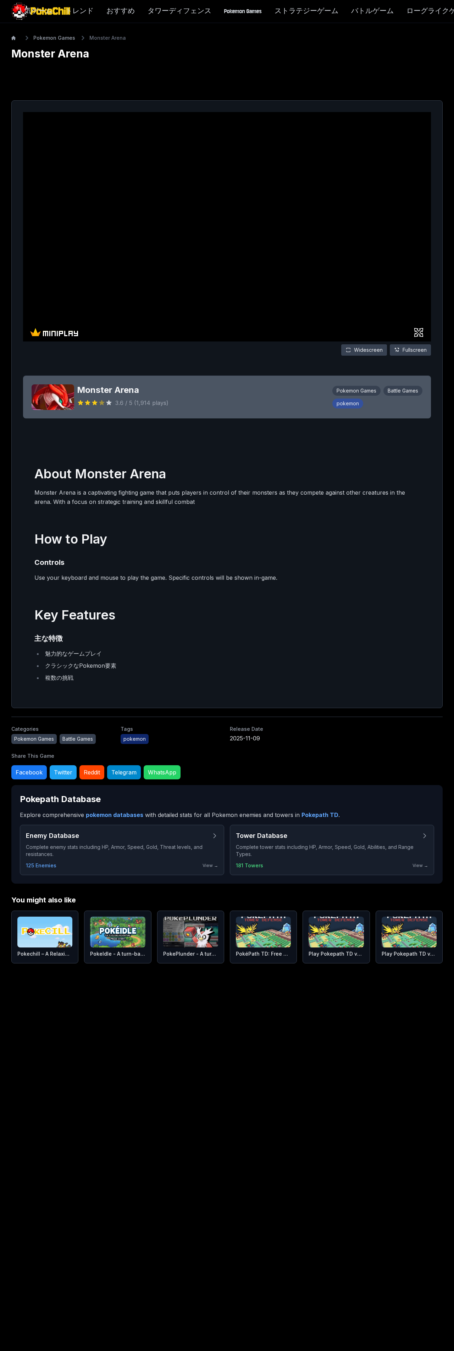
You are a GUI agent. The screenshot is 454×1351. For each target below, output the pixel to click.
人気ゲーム (34, 11)
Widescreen (368, 350)
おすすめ (120, 11)
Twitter (63, 772)
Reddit (92, 772)
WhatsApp (162, 772)
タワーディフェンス (179, 11)
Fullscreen (415, 350)
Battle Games (403, 391)
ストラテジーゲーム (306, 11)
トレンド (79, 11)
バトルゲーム (372, 11)
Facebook (29, 772)
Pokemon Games (243, 11)
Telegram (124, 772)
